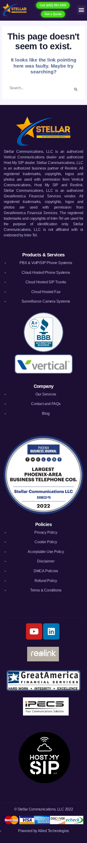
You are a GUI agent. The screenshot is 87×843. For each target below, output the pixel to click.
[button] (81, 9)
